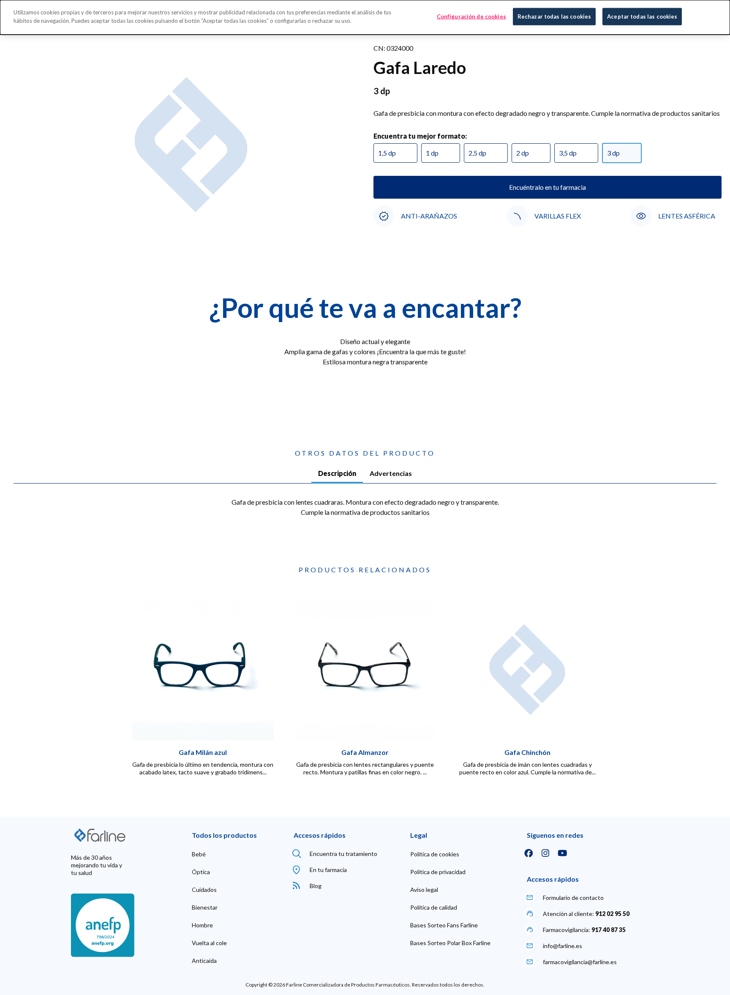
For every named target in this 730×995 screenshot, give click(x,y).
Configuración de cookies (471, 16)
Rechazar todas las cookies (554, 16)
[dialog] (365, 17)
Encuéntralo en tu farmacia (547, 187)
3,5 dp (568, 153)
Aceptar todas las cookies (642, 16)
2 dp (522, 153)
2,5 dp (477, 153)
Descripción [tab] (337, 473)
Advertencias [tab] (391, 473)
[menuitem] (198, 854)
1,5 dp (387, 153)
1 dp (432, 153)
